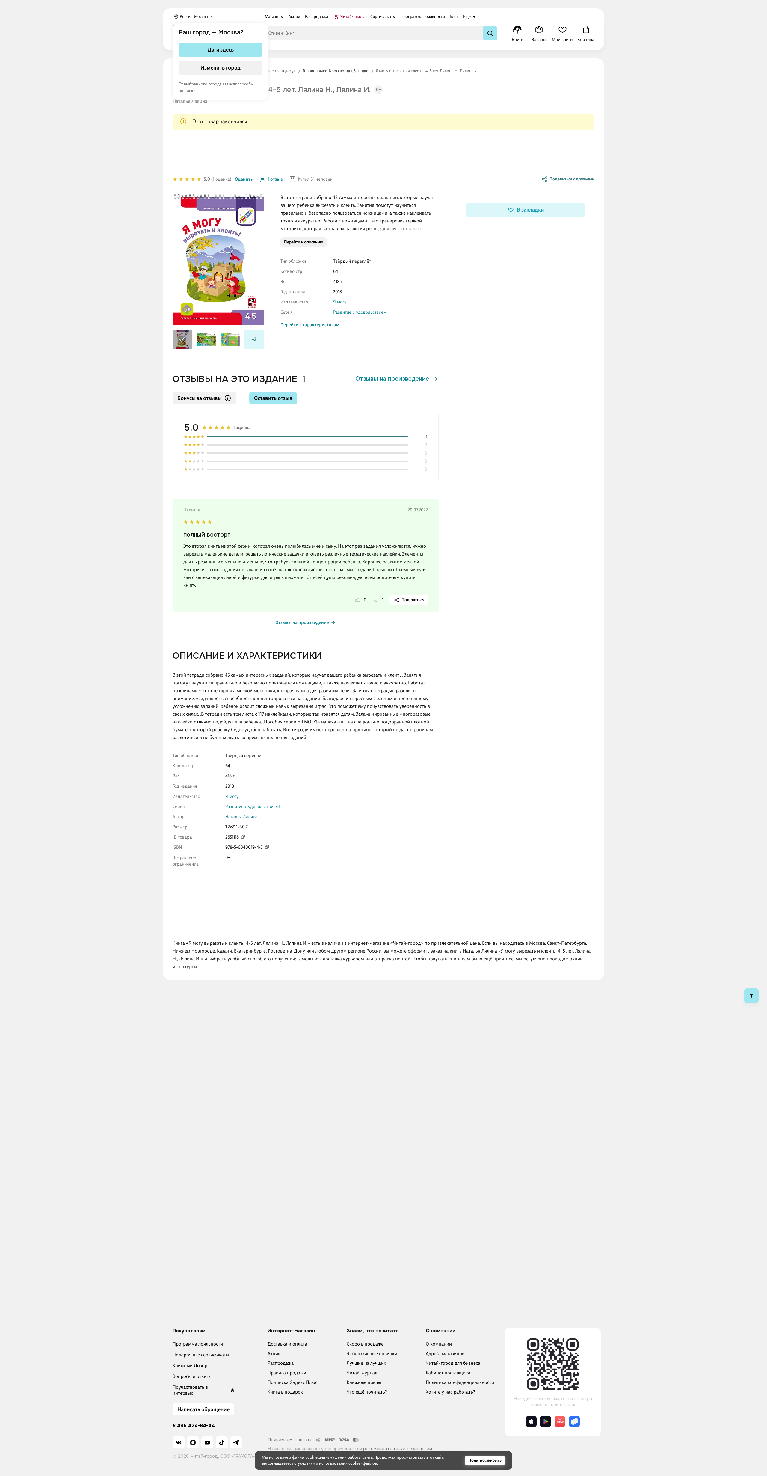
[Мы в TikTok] (222, 1442)
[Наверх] (751, 995)
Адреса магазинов (445, 1353)
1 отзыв (275, 179)
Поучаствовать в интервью (190, 1390)
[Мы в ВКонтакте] (179, 1442)
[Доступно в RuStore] (574, 1421)
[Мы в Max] (193, 1442)
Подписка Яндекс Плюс (292, 1382)
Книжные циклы (364, 1382)
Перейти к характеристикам (309, 324)
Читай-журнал (362, 1373)
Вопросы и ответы (192, 1376)
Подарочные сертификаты (201, 1355)
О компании (439, 1344)
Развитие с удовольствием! (360, 312)
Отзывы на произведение (392, 379)
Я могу (339, 302)
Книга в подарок (285, 1392)
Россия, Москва (194, 16)
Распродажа (281, 1363)
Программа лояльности (198, 1344)
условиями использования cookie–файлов (337, 1463)
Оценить (244, 179)
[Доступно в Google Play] (545, 1421)
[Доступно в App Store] (531, 1421)
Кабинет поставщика (448, 1373)
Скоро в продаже (365, 1344)
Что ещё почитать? (367, 1392)
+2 (254, 339)
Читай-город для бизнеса (453, 1363)
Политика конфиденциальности (460, 1382)
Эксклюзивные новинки (372, 1353)
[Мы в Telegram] (236, 1442)
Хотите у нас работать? (450, 1392)
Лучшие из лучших (366, 1363)
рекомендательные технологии (397, 1449)
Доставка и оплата (287, 1344)
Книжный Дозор (190, 1365)
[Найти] (490, 33)
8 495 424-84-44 (194, 1426)
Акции (274, 1353)
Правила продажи (287, 1373)
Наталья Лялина (190, 101)
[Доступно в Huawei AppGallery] (560, 1421)
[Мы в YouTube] (207, 1442)
